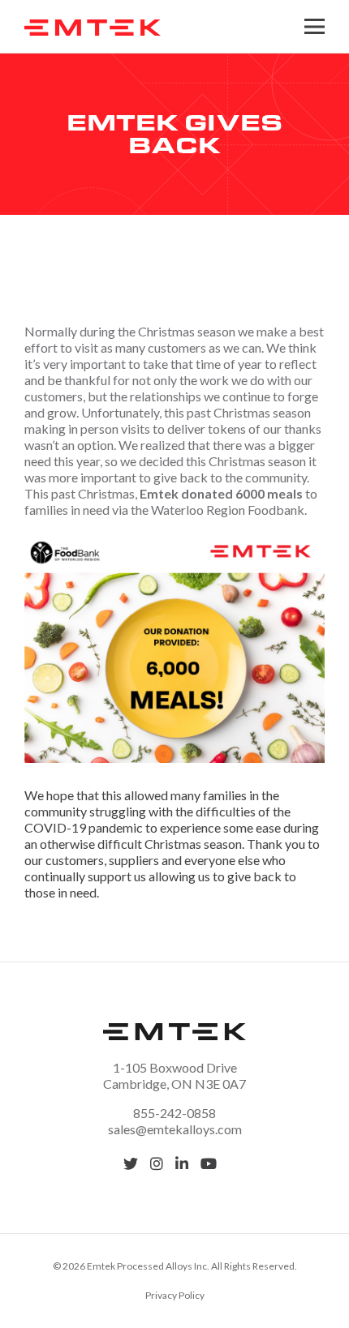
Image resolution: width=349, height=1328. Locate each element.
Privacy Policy (175, 1295)
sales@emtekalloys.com (175, 1129)
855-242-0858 (174, 1112)
